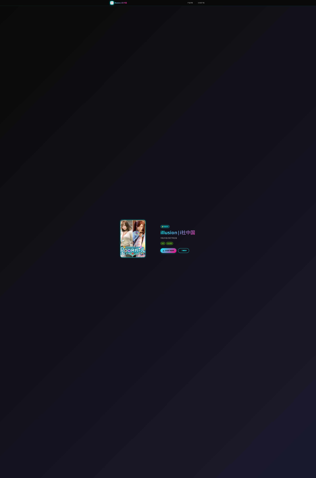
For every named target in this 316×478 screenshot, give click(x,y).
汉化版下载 (201, 3)
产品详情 (190, 3)
